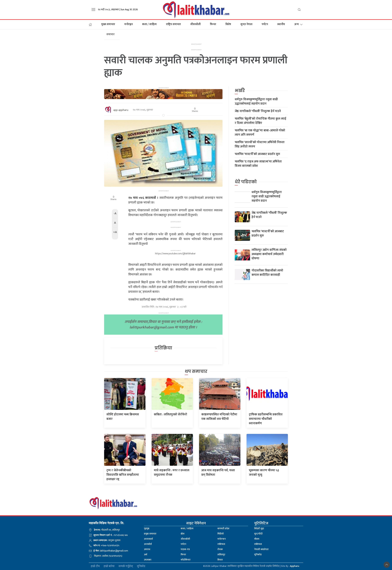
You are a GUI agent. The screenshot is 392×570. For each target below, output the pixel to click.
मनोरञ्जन (128, 24)
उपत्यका (147, 560)
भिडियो (220, 534)
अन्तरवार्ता (148, 539)
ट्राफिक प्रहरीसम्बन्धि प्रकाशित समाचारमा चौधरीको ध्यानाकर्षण (266, 419)
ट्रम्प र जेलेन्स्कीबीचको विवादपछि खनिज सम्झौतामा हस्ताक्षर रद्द (122, 475)
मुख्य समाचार (108, 24)
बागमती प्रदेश (223, 529)
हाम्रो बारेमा (109, 566)
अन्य (296, 24)
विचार (220, 560)
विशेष (228, 24)
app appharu (120, 110)
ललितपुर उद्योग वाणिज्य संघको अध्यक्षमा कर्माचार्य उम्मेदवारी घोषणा (269, 254)
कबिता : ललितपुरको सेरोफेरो (170, 414)
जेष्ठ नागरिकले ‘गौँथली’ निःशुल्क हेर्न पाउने (258, 111)
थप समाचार (196, 371)
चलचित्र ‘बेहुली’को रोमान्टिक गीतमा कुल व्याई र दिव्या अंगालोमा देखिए (260, 121)
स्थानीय (281, 24)
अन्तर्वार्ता (148, 544)
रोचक (220, 549)
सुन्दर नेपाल (246, 24)
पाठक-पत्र (185, 549)
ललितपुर (221, 555)
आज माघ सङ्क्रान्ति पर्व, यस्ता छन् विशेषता (218, 472)
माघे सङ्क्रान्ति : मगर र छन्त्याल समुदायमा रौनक (171, 472)
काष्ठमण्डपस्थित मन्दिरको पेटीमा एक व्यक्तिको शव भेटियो (219, 416)
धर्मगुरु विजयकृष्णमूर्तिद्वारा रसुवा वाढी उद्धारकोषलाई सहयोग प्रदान (256, 101)
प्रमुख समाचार (150, 534)
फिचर (213, 24)
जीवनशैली (195, 24)
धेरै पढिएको (246, 182)
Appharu (294, 566)
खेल (182, 534)
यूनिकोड (258, 555)
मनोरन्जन (221, 539)
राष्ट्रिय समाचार (173, 24)
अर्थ (145, 555)
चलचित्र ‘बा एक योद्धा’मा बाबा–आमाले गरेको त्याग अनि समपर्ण (260, 132)
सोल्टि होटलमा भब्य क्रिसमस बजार (122, 416)
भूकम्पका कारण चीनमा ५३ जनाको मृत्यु (264, 472)
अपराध (147, 549)
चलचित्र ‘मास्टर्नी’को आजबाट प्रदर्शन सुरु (257, 154)
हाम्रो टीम (95, 566)
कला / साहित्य (149, 24)
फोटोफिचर (185, 560)
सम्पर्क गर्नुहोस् (126, 566)
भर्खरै (240, 90)
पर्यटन (265, 24)
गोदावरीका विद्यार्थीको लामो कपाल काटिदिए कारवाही (267, 272)
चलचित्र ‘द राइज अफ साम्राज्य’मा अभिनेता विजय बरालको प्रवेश (258, 163)
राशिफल (221, 544)
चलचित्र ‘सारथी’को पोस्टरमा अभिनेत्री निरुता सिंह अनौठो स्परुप (260, 144)
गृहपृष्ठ (146, 529)
